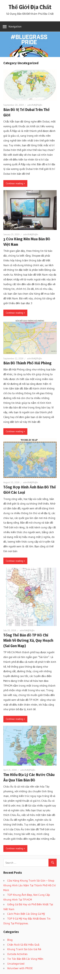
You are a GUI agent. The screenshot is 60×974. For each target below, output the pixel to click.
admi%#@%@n (34, 104)
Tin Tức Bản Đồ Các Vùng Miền (25, 958)
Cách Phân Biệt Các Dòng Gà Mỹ (26, 913)
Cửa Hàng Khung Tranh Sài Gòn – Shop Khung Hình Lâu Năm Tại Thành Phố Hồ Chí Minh (29, 885)
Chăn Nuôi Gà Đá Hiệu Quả (23, 944)
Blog (10, 939)
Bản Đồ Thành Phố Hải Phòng (27, 363)
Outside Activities (17, 954)
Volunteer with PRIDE (20, 968)
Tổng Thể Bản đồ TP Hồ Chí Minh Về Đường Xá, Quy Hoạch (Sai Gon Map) (28, 640)
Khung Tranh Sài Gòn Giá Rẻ (24, 949)
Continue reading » (15, 183)
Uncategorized (15, 963)
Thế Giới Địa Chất (30, 7)
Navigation (15, 26)
